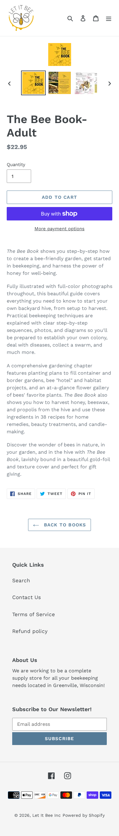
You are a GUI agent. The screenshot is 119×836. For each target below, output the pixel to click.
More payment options (59, 228)
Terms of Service (33, 614)
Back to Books (64, 525)
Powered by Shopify (84, 815)
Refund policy (30, 631)
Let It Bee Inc (46, 815)
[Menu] (108, 18)
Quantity (16, 164)
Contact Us (26, 597)
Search (21, 580)
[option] (33, 83)
